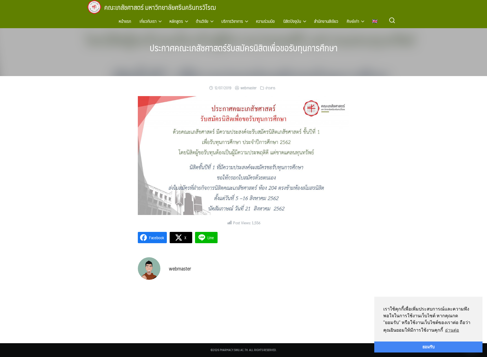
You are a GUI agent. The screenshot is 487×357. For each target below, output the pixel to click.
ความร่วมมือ (265, 21)
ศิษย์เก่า (353, 21)
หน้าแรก (125, 21)
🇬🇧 (375, 21)
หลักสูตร (176, 21)
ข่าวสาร (270, 88)
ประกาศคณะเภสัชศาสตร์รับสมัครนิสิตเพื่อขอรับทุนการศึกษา (244, 47)
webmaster (248, 88)
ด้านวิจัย (202, 21)
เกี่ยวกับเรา (148, 21)
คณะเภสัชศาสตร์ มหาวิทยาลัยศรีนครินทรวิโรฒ (160, 7)
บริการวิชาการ (232, 21)
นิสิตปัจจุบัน (292, 21)
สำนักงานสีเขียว (326, 21)
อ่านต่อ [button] (452, 330)
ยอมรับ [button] (428, 347)
